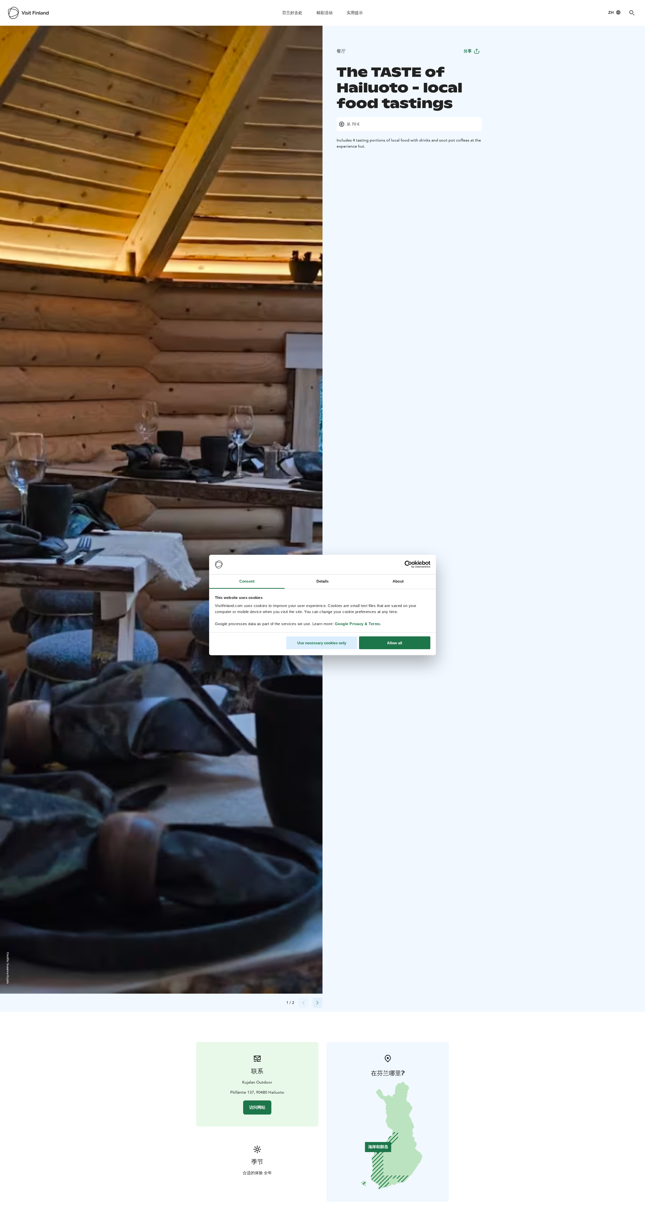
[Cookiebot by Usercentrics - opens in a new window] (408, 564)
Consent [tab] (246, 581)
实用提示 (355, 12)
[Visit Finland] (28, 13)
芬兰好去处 (292, 12)
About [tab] (398, 581)
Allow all (394, 643)
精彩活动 (324, 12)
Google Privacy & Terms (357, 623)
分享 (468, 51)
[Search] (632, 13)
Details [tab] (322, 581)
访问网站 (257, 1107)
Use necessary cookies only (321, 643)
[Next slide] (317, 1003)
